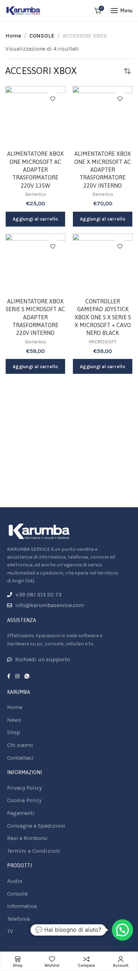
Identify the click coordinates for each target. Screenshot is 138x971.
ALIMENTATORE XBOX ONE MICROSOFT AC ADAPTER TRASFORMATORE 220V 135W (35, 169)
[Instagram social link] (17, 676)
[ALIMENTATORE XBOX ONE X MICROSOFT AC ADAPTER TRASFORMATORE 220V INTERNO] (103, 116)
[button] (122, 930)
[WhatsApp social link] (27, 676)
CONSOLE (41, 35)
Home (13, 35)
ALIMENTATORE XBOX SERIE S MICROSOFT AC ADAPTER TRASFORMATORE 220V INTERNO (35, 317)
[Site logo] (23, 11)
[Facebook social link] (9, 676)
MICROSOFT (102, 342)
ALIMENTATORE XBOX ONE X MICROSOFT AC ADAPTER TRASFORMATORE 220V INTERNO (102, 169)
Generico (35, 194)
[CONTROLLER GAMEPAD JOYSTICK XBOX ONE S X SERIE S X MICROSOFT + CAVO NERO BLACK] (103, 264)
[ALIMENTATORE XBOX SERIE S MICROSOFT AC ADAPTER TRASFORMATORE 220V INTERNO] (35, 264)
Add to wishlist (52, 98)
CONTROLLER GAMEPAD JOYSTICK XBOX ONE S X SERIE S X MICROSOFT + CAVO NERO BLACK (103, 317)
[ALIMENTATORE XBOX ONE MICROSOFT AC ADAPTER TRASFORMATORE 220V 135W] (35, 116)
